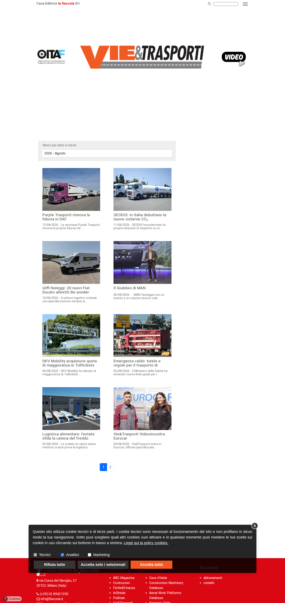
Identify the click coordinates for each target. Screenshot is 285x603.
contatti (208, 583)
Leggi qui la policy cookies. (146, 543)
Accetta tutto (151, 565)
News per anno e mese (59, 145)
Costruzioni (121, 583)
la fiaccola (66, 3)
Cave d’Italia (158, 578)
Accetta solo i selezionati (103, 565)
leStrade (119, 593)
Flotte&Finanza (124, 588)
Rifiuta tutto (54, 565)
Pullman (119, 598)
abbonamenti (212, 578)
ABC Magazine (124, 578)
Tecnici (44, 555)
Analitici (72, 555)
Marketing (101, 555)
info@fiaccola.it (52, 599)
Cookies (12, 599)
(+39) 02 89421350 (54, 594)
